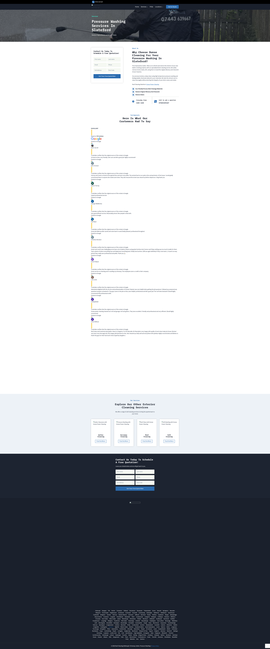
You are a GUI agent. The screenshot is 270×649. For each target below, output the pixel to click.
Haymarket (163, 623)
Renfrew (154, 615)
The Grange (96, 629)
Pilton (108, 629)
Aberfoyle (174, 635)
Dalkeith (138, 621)
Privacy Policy (155, 646)
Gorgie (145, 623)
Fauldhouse (159, 619)
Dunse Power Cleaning (152, 84)
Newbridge (131, 621)
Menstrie (132, 639)
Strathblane (168, 637)
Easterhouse (171, 612)
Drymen (100, 637)
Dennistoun (132, 610)
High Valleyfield (138, 633)
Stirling (135, 635)
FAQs (151, 7)
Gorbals (109, 615)
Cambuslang (142, 612)
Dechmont (166, 619)
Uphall (119, 619)
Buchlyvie (168, 635)
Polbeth (139, 619)
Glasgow (104, 610)
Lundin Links (113, 633)
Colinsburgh (105, 635)
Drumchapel (105, 612)
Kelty (152, 633)
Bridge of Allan (142, 635)
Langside (112, 617)
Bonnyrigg (167, 621)
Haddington (153, 621)
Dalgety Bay (127, 631)
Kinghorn (156, 631)
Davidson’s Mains (139, 627)
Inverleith (156, 625)
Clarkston (130, 615)
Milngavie (98, 612)
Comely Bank (135, 625)
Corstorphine (138, 623)
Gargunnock (116, 637)
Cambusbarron (142, 637)
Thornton (171, 633)
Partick (113, 610)
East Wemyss (129, 633)
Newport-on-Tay (143, 631)
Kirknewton (133, 619)
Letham (112, 635)
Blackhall (123, 625)
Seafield (173, 619)
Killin (110, 637)
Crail (123, 633)
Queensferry (115, 629)
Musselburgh (144, 621)
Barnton (131, 627)
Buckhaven (135, 631)
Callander (156, 635)
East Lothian (160, 621)
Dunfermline (123, 629)
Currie (158, 627)
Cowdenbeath (161, 629)
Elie (119, 633)
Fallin (122, 637)
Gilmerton (169, 625)
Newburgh (118, 635)
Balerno (163, 627)
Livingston (147, 617)
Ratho (168, 627)
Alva (137, 639)
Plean (126, 637)
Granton (142, 625)
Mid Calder (124, 621)
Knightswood (113, 612)
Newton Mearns (123, 615)
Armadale (97, 619)
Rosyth (143, 629)
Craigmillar (96, 627)
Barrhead (143, 615)
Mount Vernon (98, 617)
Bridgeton (102, 615)
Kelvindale (127, 617)
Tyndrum (142, 639)
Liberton (163, 625)
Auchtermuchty (97, 635)
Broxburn (167, 617)
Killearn (105, 637)
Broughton (103, 629)
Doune (94, 637)
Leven (155, 629)
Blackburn (145, 619)
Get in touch (172, 7)
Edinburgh (97, 610)
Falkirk (130, 635)
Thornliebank (120, 617)
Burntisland (95, 631)
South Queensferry (150, 627)
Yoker (133, 617)
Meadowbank (149, 625)
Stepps (167, 615)
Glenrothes (137, 629)
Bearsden (172, 610)
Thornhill (154, 637)
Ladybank (106, 633)
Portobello (131, 623)
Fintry (127, 639)
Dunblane (150, 635)
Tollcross (114, 615)
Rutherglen (149, 612)
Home (137, 7)
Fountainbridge (172, 623)
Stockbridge (124, 623)
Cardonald (128, 612)
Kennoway (99, 633)
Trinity (128, 625)
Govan (154, 610)
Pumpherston (96, 621)
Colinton (117, 625)
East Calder (105, 619)
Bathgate (153, 617)
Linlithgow (160, 617)
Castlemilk (96, 615)
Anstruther (174, 629)
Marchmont (156, 623)
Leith (95, 623)
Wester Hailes (124, 627)
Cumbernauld (139, 617)
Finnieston (119, 610)
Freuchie (124, 635)
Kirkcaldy (129, 629)
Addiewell (151, 619)
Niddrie (175, 625)
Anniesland (121, 612)
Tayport (151, 631)
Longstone (174, 627)
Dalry (150, 623)
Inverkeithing (107, 631)
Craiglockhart (109, 625)
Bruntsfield (109, 623)
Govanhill (134, 612)
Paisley (149, 615)
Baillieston (156, 612)
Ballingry (175, 631)
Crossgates (146, 633)
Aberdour (163, 631)
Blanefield (174, 637)
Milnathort (164, 633)
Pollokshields (147, 610)
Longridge (103, 621)
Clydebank (160, 615)
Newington (116, 623)
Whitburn (173, 617)
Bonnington (102, 625)
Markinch (169, 631)
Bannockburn (133, 637)
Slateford (111, 627)
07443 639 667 (99, 2)
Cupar (101, 631)
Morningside (102, 623)
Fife (109, 610)
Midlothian (174, 621)
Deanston (160, 637)
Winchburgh (125, 619)
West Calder (112, 619)
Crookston (106, 617)
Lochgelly (120, 631)
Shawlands (139, 610)
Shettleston (163, 612)
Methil (168, 629)
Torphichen (117, 621)
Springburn (165, 610)
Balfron (162, 635)
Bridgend (110, 621)
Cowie (148, 637)
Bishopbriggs (173, 615)
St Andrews (149, 629)
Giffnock (137, 615)
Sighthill (117, 627)
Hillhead (126, 610)
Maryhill (159, 610)
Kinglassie (157, 633)
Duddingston (104, 627)
